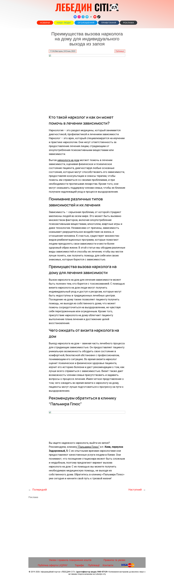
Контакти (108, 565)
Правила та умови (114, 560)
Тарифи (79, 565)
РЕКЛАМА (128, 23)
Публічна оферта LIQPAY (53, 565)
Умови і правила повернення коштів (70, 560)
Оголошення (86, 23)
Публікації (120, 51)
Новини (45, 23)
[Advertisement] (87, 528)
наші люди (64, 23)
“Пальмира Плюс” (88, 446)
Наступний (135, 489)
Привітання (108, 23)
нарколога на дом (68, 160)
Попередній (39, 489)
